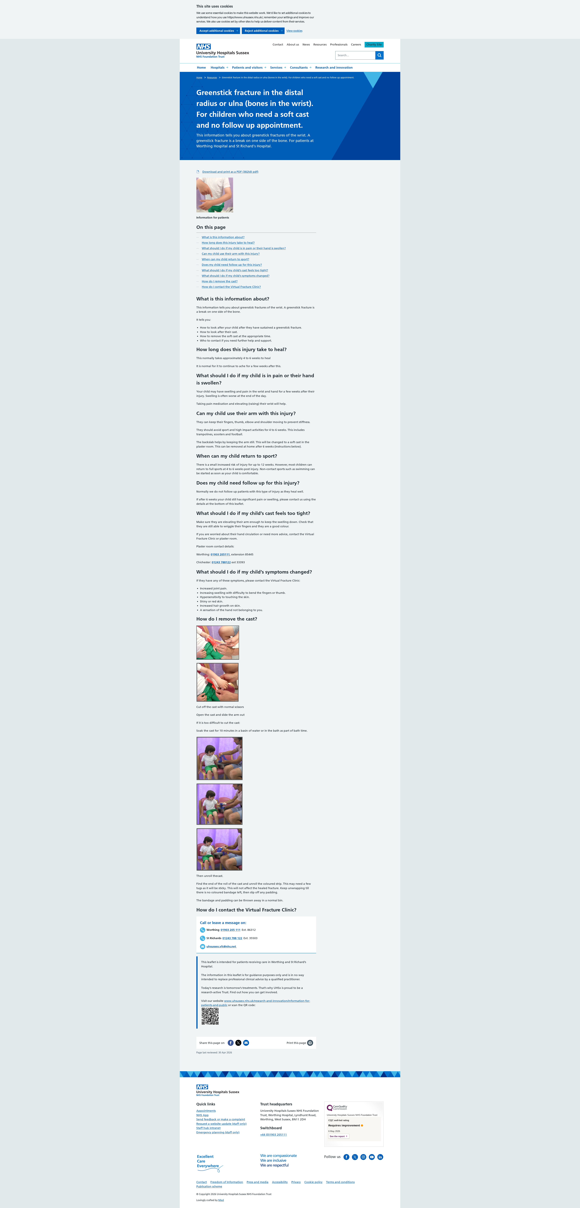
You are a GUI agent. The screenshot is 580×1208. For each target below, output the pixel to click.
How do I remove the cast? (220, 281)
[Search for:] (355, 55)
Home (201, 67)
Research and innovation (334, 67)
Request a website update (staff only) (221, 1123)
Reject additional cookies (262, 30)
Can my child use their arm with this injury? (231, 253)
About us (293, 44)
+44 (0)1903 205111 (273, 1134)
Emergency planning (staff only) (217, 1132)
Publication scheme (209, 1186)
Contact (278, 44)
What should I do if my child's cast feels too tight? (235, 270)
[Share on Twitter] (238, 1043)
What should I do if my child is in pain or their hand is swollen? (244, 248)
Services (276, 67)
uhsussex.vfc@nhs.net (221, 946)
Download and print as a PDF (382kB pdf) (230, 171)
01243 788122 (221, 562)
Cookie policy (313, 1182)
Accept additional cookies (216, 30)
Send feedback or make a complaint (220, 1119)
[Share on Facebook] (231, 1043)
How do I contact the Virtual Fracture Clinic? (231, 287)
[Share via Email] (246, 1043)
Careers (356, 44)
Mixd (221, 1200)
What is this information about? (223, 237)
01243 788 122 (232, 938)
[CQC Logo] (337, 1110)
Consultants (299, 67)
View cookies (294, 30)
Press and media (257, 1182)
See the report (337, 1136)
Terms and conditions (340, 1182)
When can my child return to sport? (225, 259)
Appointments (206, 1110)
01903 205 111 (230, 930)
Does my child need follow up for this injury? (232, 264)
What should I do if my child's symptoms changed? (235, 275)
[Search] (379, 55)
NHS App (202, 1115)
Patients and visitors (247, 67)
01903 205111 (220, 554)
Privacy (296, 1182)
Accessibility (280, 1182)
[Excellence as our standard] (217, 1090)
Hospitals (217, 67)
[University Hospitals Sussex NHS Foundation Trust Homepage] (222, 51)
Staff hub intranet (208, 1128)
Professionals (338, 44)
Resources (320, 44)
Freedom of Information (226, 1182)
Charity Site (374, 44)
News (306, 44)
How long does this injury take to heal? (228, 242)
